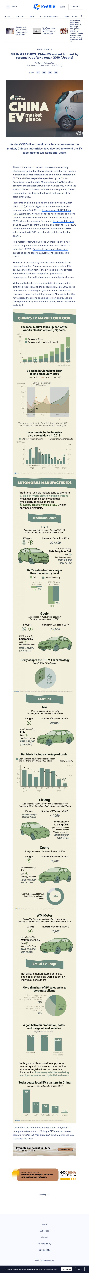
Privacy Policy (44, 1243)
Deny (80, 1269)
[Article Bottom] (44, 1149)
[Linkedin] (50, 72)
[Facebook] (38, 72)
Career (44, 1237)
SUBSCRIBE (76, 7)
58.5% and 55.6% (21, 178)
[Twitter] (44, 72)
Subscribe (44, 1230)
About (44, 1224)
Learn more (53, 1269)
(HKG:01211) (19, 206)
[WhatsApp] (56, 72)
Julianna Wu (49, 63)
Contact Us (44, 1250)
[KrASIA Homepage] (44, 7)
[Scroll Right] (83, 16)
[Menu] (8, 6)
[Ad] (44, 1175)
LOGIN (62, 7)
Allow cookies (66, 1269)
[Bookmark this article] (61, 66)
